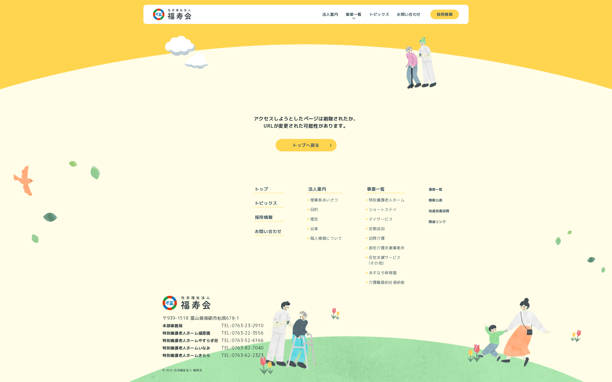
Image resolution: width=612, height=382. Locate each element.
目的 (314, 209)
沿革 (314, 228)
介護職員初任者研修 (387, 282)
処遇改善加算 (439, 211)
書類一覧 (436, 189)
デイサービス (381, 219)
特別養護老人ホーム (387, 200)
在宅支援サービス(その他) (385, 260)
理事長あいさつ (324, 200)
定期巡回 (377, 228)
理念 (314, 219)
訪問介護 (377, 238)
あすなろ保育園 (383, 272)
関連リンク (437, 221)
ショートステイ (383, 209)
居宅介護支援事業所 (387, 248)
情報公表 (436, 200)
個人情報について (326, 238)
